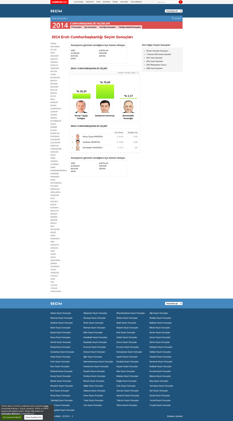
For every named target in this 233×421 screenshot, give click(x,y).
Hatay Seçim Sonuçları (60, 357)
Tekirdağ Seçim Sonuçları (61, 400)
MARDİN (53, 217)
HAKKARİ (54, 152)
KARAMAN (54, 177)
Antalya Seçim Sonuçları (160, 318)
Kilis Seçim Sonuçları (125, 371)
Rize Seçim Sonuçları (59, 390)
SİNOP (53, 254)
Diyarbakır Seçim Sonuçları (95, 342)
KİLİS (52, 198)
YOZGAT (54, 288)
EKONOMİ (106, 2)
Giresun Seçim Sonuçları (94, 352)
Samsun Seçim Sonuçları (127, 390)
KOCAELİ (54, 202)
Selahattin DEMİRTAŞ (91, 142)
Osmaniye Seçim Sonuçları (161, 386)
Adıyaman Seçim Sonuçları (95, 313)
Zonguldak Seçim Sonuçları (62, 410)
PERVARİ (103, 53)
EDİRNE (53, 127)
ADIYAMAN (55, 47)
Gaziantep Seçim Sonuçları (62, 352)
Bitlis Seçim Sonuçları (92, 332)
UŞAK (52, 279)
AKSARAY (54, 56)
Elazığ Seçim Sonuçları (60, 347)
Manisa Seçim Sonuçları (160, 376)
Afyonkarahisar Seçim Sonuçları (130, 313)
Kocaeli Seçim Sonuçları (160, 371)
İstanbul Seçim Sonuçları (160, 357)
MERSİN (53, 220)
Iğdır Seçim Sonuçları (92, 357)
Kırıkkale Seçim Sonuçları (161, 366)
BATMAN (54, 84)
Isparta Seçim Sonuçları (127, 357)
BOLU (52, 99)
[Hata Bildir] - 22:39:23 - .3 (61, 416)
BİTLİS (53, 96)
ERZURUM (54, 136)
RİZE (52, 242)
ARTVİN (53, 71)
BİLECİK (53, 90)
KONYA (53, 205)
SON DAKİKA (78, 2)
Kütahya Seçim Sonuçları (94, 376)
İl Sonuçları (76, 27)
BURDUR (54, 102)
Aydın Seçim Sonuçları (126, 323)
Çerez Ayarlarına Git (33, 417)
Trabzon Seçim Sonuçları (127, 400)
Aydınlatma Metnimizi (10, 414)
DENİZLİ (53, 118)
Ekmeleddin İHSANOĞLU (93, 148)
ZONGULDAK (55, 291)
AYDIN (53, 75)
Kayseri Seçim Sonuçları (127, 366)
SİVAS (53, 257)
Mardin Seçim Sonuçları (60, 381)
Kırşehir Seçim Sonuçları (94, 371)
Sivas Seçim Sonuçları (93, 395)
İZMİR (52, 167)
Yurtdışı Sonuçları (107, 27)
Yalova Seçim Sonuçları (126, 405)
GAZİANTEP (55, 143)
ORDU (52, 236)
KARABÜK (54, 174)
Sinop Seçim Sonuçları (60, 395)
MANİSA (53, 214)
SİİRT (52, 251)
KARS (52, 180)
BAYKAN (74, 56)
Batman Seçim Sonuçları (94, 327)
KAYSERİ (54, 186)
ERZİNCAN (54, 133)
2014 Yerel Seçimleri (154, 58)
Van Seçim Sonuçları (92, 405)
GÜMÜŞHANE (56, 149)
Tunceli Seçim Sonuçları (160, 400)
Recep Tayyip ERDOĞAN (93, 137)
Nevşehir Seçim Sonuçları (61, 386)
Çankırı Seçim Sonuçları (126, 337)
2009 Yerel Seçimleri (154, 68)
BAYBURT (54, 87)
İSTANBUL (54, 164)
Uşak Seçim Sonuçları (60, 405)
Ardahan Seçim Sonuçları (61, 323)
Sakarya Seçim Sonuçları (94, 390)
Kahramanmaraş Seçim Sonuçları (98, 361)
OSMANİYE (55, 239)
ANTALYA (54, 65)
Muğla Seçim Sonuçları (126, 381)
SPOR (98, 2)
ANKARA (54, 62)
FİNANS (115, 2)
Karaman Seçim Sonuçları (161, 361)
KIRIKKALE (55, 189)
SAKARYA (54, 245)
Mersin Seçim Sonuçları (93, 381)
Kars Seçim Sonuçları (59, 366)
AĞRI (52, 53)
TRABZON (54, 273)
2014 (60, 25)
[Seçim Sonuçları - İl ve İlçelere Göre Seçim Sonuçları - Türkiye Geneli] (56, 11)
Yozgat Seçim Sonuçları (160, 405)
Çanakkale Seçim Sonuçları (95, 337)
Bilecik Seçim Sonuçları (160, 327)
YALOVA (53, 285)
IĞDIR (52, 158)
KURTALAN (103, 51)
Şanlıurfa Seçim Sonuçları (127, 395)
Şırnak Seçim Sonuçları (160, 395)
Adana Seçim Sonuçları (60, 313)
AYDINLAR (75, 53)
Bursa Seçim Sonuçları (60, 337)
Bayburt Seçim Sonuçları (127, 327)
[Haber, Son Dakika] (59, 2)
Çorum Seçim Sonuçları (160, 337)
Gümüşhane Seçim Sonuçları (129, 352)
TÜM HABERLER (136, 2)
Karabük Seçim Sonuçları (127, 361)
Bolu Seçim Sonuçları (125, 332)
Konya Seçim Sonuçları (60, 376)
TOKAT (53, 270)
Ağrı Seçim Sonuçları (159, 313)
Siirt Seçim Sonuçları (159, 390)
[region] (27, 413)
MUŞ (52, 226)
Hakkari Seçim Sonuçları (160, 352)
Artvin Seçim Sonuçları (93, 323)
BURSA (53, 106)
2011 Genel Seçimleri (154, 61)
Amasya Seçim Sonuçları (94, 318)
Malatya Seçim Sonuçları (127, 376)
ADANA (53, 44)
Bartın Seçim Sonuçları (60, 327)
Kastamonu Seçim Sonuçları (96, 366)
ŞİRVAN (102, 56)
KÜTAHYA (54, 208)
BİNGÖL (53, 93)
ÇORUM (53, 115)
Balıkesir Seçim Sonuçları (161, 323)
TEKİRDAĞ (54, 267)
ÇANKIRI (54, 112)
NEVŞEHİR (54, 229)
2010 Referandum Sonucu (156, 65)
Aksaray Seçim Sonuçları (61, 318)
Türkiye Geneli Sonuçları (130, 27)
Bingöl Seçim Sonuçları (60, 332)
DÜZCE (53, 124)
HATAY (53, 155)
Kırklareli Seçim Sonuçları (61, 371)
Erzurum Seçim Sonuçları (127, 347)
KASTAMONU (55, 183)
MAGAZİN (124, 2)
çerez (46, 406)
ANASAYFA (90, 2)
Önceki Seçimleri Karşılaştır (157, 51)
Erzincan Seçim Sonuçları (94, 347)
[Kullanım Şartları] (175, 416)
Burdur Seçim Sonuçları (160, 332)
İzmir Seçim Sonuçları (60, 361)
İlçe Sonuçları (90, 27)
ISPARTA (54, 161)
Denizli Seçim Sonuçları (60, 342)
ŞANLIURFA (55, 260)
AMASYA (54, 59)
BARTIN (53, 81)
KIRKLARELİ (55, 192)
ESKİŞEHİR (55, 140)
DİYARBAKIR (55, 121)
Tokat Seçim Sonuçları (93, 400)
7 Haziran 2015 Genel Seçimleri (158, 54)
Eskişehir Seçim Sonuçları (161, 347)
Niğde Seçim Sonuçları (93, 386)
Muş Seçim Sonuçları (159, 381)
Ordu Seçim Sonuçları (126, 386)
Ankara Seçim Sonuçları (127, 318)
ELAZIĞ (53, 130)
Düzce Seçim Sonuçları (126, 342)
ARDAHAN (54, 68)
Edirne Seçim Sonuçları (160, 342)
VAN (52, 282)
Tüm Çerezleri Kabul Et (12, 417)
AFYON (53, 50)
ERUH (73, 59)
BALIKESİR (55, 78)
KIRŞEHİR (54, 195)
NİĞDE (53, 233)
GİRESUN (54, 146)
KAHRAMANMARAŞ (58, 171)
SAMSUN (54, 248)
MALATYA (54, 211)
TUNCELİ (54, 276)
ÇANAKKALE (55, 109)
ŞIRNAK (53, 263)
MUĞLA (53, 223)
